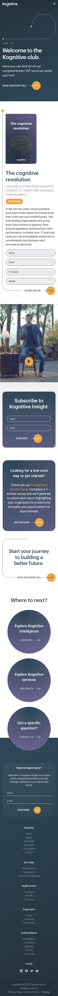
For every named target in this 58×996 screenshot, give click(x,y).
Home (5, 43)
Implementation (29, 933)
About (29, 837)
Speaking (29, 946)
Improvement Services (29, 876)
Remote (29, 895)
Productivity (29, 923)
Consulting (29, 942)
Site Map (45, 992)
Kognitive (29, 828)
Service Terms (32, 992)
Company (29, 892)
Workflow (29, 919)
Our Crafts (29, 845)
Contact (29, 852)
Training (29, 950)
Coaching (29, 954)
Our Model (29, 841)
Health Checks (29, 868)
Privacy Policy (15, 992)
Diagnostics (29, 872)
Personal (29, 899)
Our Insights (29, 848)
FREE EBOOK (14, 201)
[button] (54, 4)
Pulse (29, 915)
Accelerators (29, 939)
